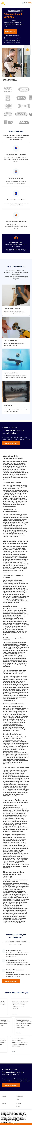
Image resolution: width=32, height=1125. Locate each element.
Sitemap (18, 1106)
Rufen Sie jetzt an (10, 31)
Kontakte (4, 1103)
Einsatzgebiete (19, 1096)
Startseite (4, 1096)
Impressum (18, 1103)
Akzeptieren (16, 1124)
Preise (17, 1099)
